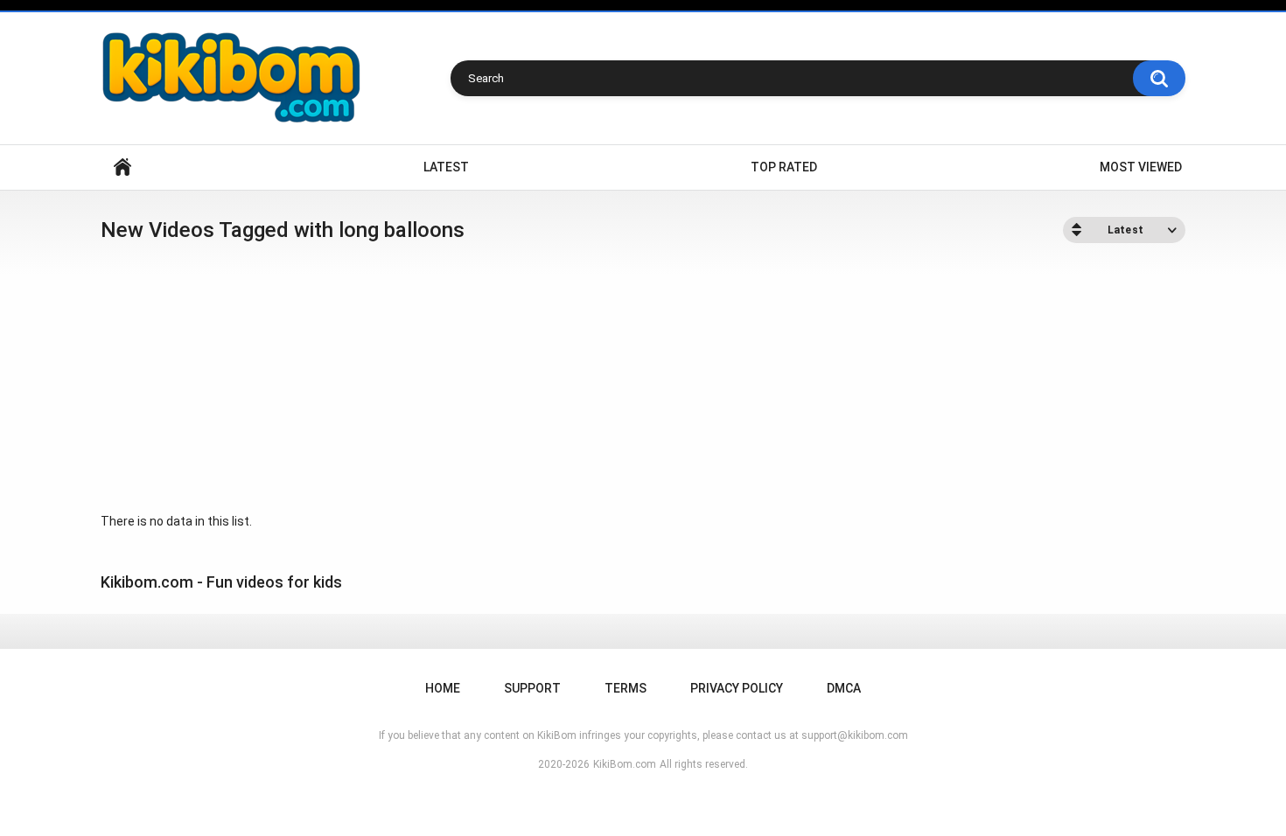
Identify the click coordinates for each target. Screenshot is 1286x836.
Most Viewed (1141, 167)
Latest (446, 167)
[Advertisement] (643, 378)
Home (122, 167)
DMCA (844, 688)
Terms (625, 688)
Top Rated (784, 167)
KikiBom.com (624, 764)
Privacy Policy (736, 688)
